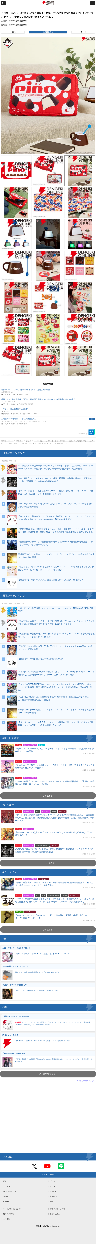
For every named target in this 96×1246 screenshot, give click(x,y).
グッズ (28, 441)
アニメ (52, 1186)
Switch (5, 1196)
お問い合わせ (55, 1214)
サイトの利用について (12, 1209)
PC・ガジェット (9, 1191)
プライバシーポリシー (58, 1209)
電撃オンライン (7, 441)
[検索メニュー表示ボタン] (3, 3)
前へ (14, 32)
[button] (48, 95)
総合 (5, 1181)
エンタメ (19, 441)
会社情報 (6, 1219)
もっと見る (47, 796)
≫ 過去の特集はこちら (86, 1081)
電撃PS (53, 1191)
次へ (82, 32)
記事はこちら (48, 32)
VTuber (6, 1201)
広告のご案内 (8, 1214)
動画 (51, 1201)
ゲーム (52, 1181)
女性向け (53, 1196)
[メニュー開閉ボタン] (92, 3)
